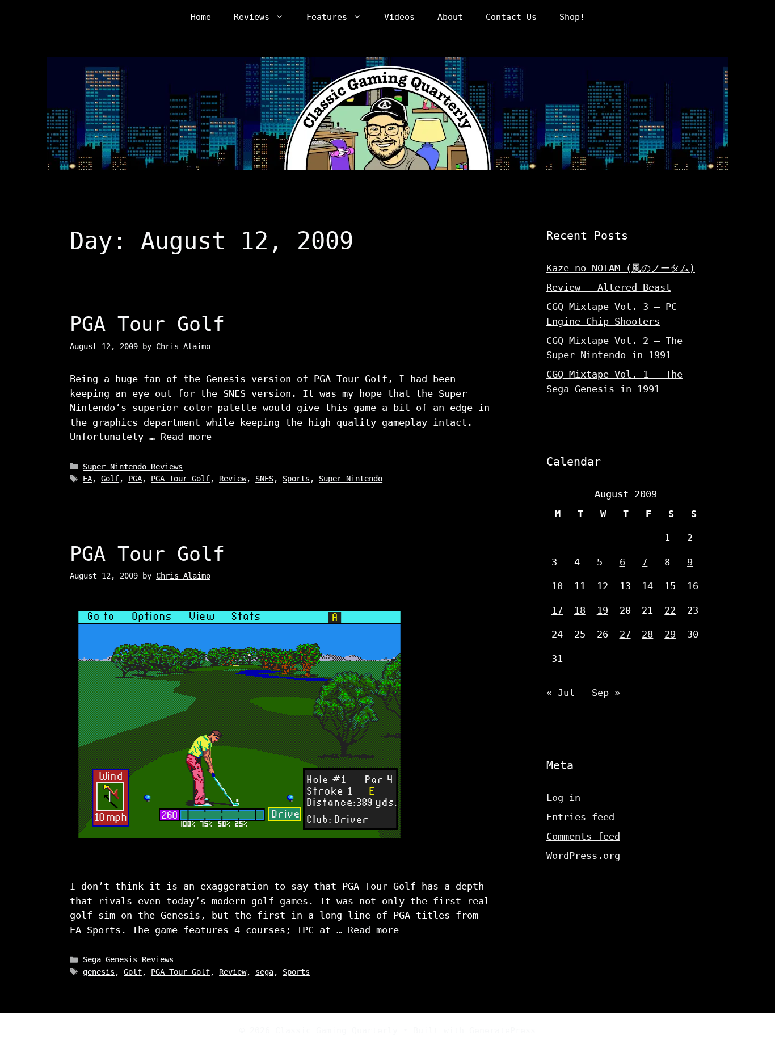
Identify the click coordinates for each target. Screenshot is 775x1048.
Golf (110, 478)
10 (557, 586)
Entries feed (580, 817)
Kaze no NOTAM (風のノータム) (620, 268)
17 (557, 610)
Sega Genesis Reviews (128, 959)
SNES (264, 478)
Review (232, 478)
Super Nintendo (350, 478)
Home (201, 17)
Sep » (606, 692)
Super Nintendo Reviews (133, 466)
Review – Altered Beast (608, 287)
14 (647, 586)
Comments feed (583, 836)
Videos (399, 17)
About (450, 17)
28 (647, 634)
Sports (296, 478)
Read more (186, 436)
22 (670, 610)
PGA (135, 478)
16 (692, 586)
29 (670, 634)
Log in (563, 797)
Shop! (572, 17)
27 (625, 634)
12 (602, 586)
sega (264, 971)
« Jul (560, 692)
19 (602, 610)
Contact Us (511, 17)
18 (580, 610)
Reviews (251, 17)
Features (326, 17)
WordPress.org (583, 855)
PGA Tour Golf (147, 324)
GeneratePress (502, 1030)
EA (87, 478)
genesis (99, 971)
